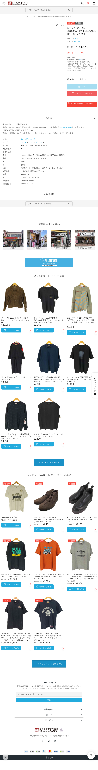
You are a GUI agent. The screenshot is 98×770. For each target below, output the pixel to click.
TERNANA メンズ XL (9, 517)
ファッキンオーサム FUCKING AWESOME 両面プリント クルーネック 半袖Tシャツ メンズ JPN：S (48, 320)
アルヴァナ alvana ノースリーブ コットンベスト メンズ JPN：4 (49, 435)
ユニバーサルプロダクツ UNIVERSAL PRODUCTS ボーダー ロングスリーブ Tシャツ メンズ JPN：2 (16, 436)
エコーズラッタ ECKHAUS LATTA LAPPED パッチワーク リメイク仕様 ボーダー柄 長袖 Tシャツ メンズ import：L (81, 321)
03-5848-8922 (65, 127)
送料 (80, 59)
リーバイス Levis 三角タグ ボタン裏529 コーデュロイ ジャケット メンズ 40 (15, 320)
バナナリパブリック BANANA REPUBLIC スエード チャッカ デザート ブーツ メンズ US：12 (48, 519)
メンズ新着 (39, 276)
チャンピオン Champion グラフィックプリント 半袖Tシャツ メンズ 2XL (15, 575)
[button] (91, 755)
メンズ (23, 142)
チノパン (39, 142)
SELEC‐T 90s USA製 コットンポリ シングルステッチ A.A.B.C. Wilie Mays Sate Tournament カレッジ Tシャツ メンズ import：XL (82, 577)
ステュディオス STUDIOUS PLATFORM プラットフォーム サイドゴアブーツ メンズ (82, 519)
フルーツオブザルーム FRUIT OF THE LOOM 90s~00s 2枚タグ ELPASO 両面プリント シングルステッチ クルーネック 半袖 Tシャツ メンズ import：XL (16, 636)
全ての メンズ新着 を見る (49, 462)
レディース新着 (56, 276)
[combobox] (49, 10)
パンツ (76, 39)
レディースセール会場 (59, 475)
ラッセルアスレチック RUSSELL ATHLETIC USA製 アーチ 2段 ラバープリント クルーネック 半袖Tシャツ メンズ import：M (48, 636)
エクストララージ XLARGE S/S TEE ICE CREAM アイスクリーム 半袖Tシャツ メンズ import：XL (49, 576)
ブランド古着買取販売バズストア (18, 3)
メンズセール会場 (36, 475)
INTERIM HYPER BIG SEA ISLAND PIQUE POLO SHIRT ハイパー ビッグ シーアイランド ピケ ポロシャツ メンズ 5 (49, 379)
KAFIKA (77, 41)
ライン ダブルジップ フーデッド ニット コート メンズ (16, 378)
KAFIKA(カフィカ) (28, 139)
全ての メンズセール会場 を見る (49, 664)
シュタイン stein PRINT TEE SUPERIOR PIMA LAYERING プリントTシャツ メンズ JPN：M (82, 379)
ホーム (29, 16)
